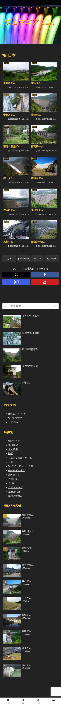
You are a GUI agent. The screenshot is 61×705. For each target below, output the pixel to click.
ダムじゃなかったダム (20, 457)
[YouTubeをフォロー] (45, 282)
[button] (52, 258)
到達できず (14, 441)
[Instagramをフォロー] (16, 282)
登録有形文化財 (16, 470)
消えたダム (14, 474)
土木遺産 (13, 449)
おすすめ (13, 422)
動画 (10, 453)
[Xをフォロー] (16, 274)
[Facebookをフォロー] (45, 274)
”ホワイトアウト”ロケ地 (20, 466)
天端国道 (13, 479)
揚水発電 (13, 445)
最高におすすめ (16, 413)
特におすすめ (15, 418)
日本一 (11, 462)
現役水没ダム (15, 496)
